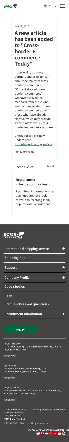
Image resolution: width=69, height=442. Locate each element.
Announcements (24, 151)
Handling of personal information (49, 409)
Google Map (9, 355)
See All (50, 166)
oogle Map (10, 399)
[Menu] (62, 6)
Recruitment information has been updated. (33, 181)
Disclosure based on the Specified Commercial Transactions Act (15, 412)
